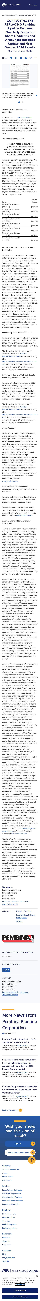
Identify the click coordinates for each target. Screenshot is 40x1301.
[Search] (30, 5)
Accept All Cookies (20, 1297)
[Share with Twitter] (16, 58)
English (6, 970)
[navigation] (35, 5)
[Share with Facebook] (21, 58)
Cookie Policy (20, 1284)
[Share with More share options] (35, 58)
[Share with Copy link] (30, 58)
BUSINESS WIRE (25, 117)
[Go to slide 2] (22, 102)
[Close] (37, 1276)
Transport (27, 911)
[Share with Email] (26, 58)
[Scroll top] (32, 1160)
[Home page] (11, 5)
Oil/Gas (19, 921)
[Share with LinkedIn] (11, 58)
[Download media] (36, 95)
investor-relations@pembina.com (15, 901)
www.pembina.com (10, 481)
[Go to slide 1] (19, 102)
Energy (19, 911)
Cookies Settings (20, 1290)
